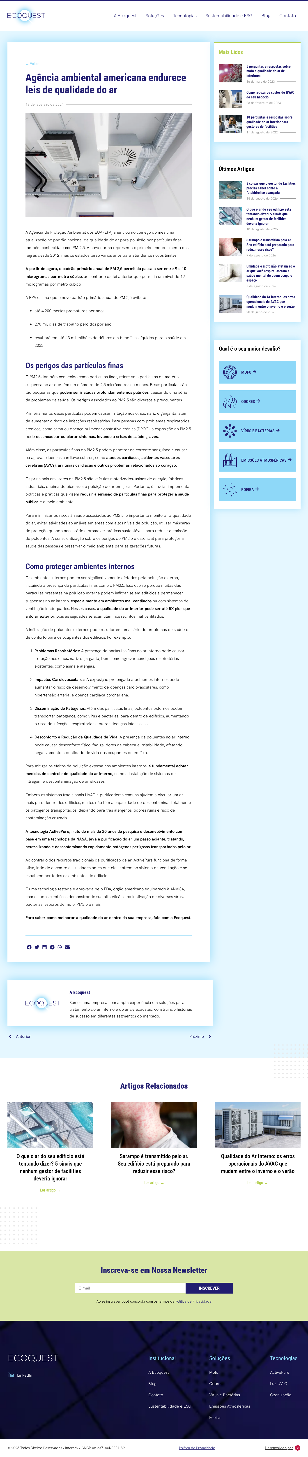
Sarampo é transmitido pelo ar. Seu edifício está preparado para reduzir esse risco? (270, 245)
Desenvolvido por (279, 1447)
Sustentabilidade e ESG (229, 16)
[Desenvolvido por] (298, 1448)
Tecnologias (185, 16)
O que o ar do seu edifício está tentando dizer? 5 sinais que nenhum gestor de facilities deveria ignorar (268, 216)
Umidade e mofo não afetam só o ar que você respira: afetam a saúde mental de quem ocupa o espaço (270, 273)
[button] (29, 947)
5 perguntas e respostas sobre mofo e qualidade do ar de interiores (268, 71)
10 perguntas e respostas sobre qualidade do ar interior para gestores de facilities (269, 122)
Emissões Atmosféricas (229, 1406)
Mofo (213, 1372)
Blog (266, 16)
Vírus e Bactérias (224, 1394)
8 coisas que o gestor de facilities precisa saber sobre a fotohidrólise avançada (271, 188)
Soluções (155, 16)
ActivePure (279, 1372)
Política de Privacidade (193, 1301)
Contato (287, 16)
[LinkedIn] (11, 1374)
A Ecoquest (125, 16)
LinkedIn (24, 1375)
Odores (215, 1383)
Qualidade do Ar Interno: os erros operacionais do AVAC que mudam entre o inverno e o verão (270, 302)
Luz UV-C (278, 1383)
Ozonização (280, 1394)
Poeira (215, 1417)
